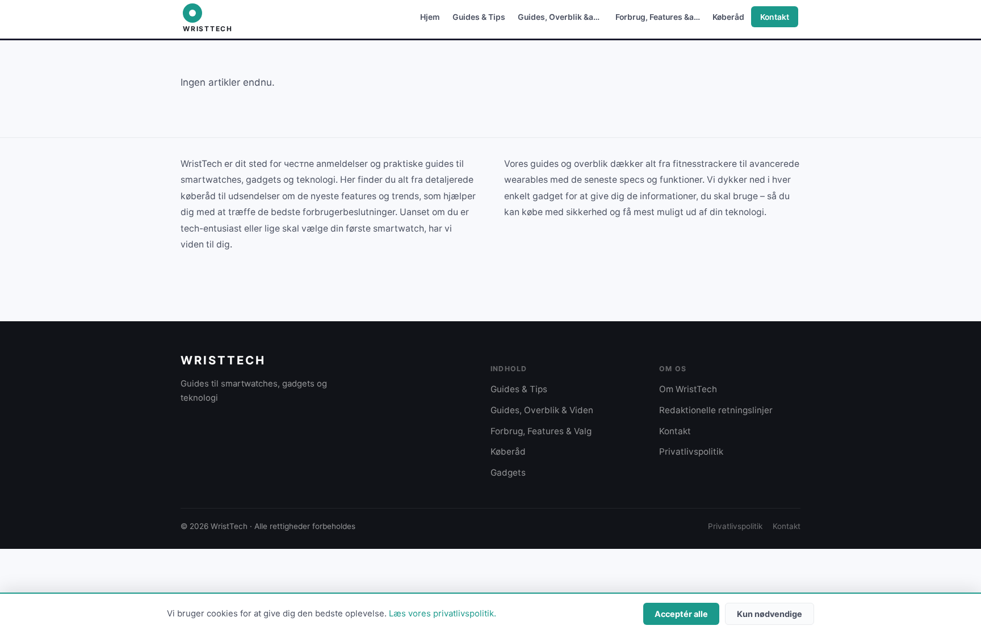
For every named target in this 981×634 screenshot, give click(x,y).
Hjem (430, 17)
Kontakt (774, 17)
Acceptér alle (681, 614)
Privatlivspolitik (691, 451)
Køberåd (728, 17)
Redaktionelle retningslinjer (716, 410)
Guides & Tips (478, 17)
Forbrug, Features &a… (657, 17)
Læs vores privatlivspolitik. (442, 613)
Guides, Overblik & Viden (542, 410)
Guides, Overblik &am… (562, 17)
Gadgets (508, 472)
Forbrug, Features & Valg (541, 431)
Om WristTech (688, 389)
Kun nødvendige (769, 614)
